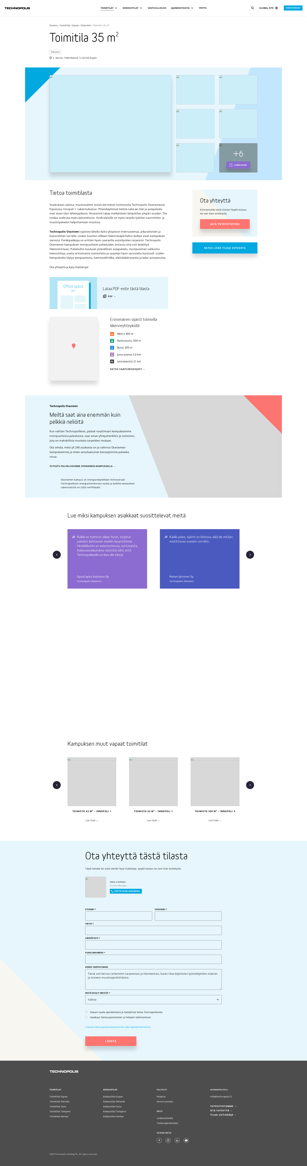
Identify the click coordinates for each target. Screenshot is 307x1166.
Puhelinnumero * (95, 952)
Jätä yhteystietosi (225, 224)
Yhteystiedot (293, 8)
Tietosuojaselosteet (167, 1123)
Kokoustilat (110, 1089)
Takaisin (57, 555)
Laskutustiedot (165, 1118)
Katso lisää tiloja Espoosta (225, 247)
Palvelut (161, 1096)
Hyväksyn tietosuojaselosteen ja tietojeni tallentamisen (120, 1017)
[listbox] (159, 559)
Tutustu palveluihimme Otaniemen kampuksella (81, 466)
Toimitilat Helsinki (60, 1101)
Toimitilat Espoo (58, 1096)
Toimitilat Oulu (58, 1106)
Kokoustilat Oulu (112, 1106)
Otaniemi (86, 25)
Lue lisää (90, 820)
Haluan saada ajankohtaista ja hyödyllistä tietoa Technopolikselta (126, 1012)
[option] (113, 559)
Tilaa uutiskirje (221, 1114)
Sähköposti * (92, 938)
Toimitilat (65, 25)
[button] (73, 346)
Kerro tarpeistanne (96, 967)
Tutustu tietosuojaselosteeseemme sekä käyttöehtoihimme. (118, 1027)
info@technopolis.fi (221, 1096)
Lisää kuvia (240, 165)
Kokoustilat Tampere (114, 1111)
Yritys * (89, 924)
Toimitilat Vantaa (59, 1116)
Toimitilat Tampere (60, 1111)
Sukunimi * (161, 909)
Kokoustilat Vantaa (113, 1116)
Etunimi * (90, 909)
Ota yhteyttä (219, 1110)
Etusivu (54, 25)
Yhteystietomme (221, 1106)
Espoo (75, 25)
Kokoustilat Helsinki (114, 1101)
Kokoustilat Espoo (113, 1096)
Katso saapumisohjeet (126, 369)
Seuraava (250, 555)
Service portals (165, 1101)
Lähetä (110, 1041)
